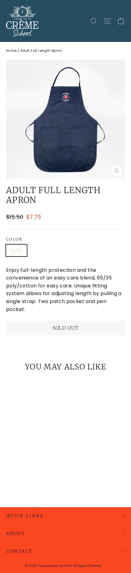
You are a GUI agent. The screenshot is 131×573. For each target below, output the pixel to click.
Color (14, 239)
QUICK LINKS (24, 516)
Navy (16, 250)
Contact (19, 551)
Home (11, 50)
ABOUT (16, 533)
